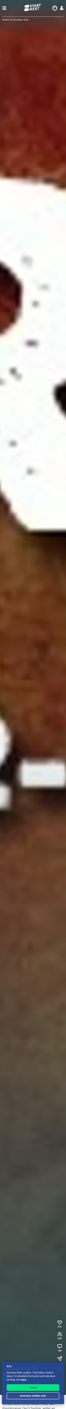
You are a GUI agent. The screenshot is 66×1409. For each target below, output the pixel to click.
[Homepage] (33, 7)
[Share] (60, 1358)
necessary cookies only (33, 1396)
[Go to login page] (62, 8)
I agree (33, 1387)
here (23, 1380)
